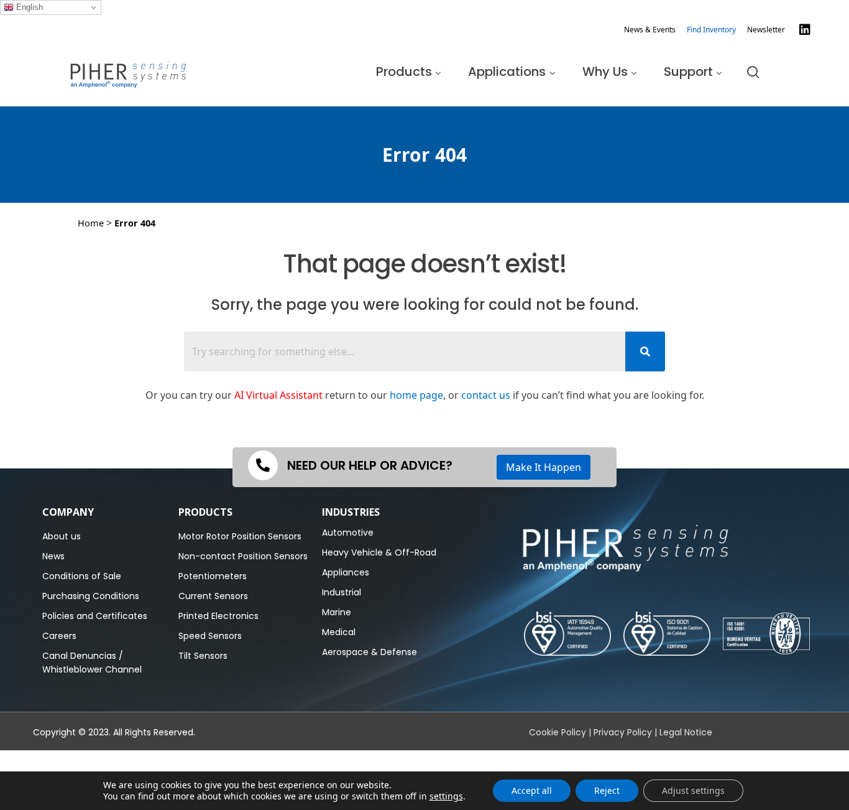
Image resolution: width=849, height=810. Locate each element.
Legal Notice (685, 732)
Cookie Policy (557, 732)
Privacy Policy (623, 732)
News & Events (650, 29)
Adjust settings (693, 790)
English (28, 7)
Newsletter (766, 29)
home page (416, 395)
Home (91, 222)
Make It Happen (543, 467)
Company (68, 512)
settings (446, 796)
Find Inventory (711, 29)
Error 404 (134, 222)
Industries (351, 512)
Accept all (532, 790)
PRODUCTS (205, 512)
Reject (607, 790)
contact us (485, 395)
